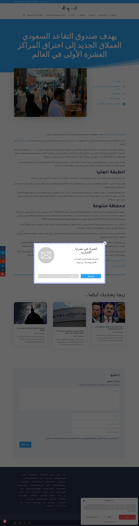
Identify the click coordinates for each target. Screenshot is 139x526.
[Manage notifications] (5, 521)
